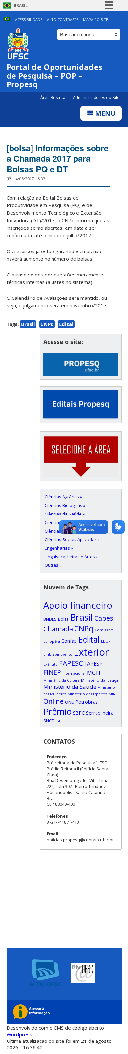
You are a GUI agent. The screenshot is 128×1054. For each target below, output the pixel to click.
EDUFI (106, 641)
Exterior (91, 652)
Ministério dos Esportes (87, 694)
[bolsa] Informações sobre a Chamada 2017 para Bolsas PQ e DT (58, 158)
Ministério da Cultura (61, 680)
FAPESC (71, 663)
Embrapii (51, 654)
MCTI (93, 672)
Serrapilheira (100, 713)
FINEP (52, 672)
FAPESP (93, 663)
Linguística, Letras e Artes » (71, 557)
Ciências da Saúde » (65, 514)
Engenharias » (59, 548)
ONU (69, 702)
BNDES (50, 619)
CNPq (47, 324)
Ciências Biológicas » (65, 505)
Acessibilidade (28, 19)
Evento (66, 654)
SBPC (79, 713)
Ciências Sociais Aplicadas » (72, 539)
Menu (104, 113)
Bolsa (63, 619)
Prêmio (57, 711)
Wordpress (19, 1034)
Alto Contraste (62, 19)
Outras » (53, 565)
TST (57, 721)
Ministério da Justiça (99, 680)
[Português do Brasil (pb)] (7, 19)
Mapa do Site (95, 19)
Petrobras (86, 701)
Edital (66, 324)
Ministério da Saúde (69, 686)
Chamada (58, 628)
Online (53, 701)
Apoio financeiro (77, 605)
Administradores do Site (96, 97)
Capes (103, 618)
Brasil (21, 5)
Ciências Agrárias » (63, 497)
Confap (69, 641)
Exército (50, 664)
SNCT (48, 721)
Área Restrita (53, 97)
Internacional (74, 673)
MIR (112, 694)
